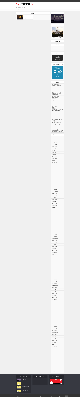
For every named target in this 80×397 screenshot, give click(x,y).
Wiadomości (57, 82)
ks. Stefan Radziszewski (27, 18)
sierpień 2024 (54, 148)
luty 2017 (53, 324)
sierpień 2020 (54, 242)
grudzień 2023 (54, 164)
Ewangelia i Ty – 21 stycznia (25, 382)
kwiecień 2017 (54, 320)
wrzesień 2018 (54, 287)
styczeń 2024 (54, 162)
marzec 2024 (54, 158)
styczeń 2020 (54, 256)
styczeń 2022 (54, 209)
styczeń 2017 (54, 326)
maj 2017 (53, 318)
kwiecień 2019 (54, 273)
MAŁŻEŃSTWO (19, 9)
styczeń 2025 (54, 138)
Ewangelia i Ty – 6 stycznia (25, 386)
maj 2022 (53, 201)
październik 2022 (54, 191)
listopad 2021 (54, 213)
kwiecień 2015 (54, 367)
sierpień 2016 (54, 336)
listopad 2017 (54, 307)
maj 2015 (53, 365)
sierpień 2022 (54, 195)
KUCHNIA (41, 9)
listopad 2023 (54, 166)
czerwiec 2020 (54, 246)
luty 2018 (53, 301)
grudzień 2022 (54, 187)
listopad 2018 (54, 283)
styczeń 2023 (54, 185)
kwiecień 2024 (54, 156)
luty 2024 (53, 160)
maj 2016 (53, 342)
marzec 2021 (54, 228)
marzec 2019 (54, 275)
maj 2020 (53, 248)
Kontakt (49, 9)
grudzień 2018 (54, 281)
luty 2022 (53, 207)
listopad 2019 (54, 260)
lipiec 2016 (53, 338)
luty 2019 (53, 277)
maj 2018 (53, 295)
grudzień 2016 (54, 328)
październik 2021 (54, 215)
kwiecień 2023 (54, 179)
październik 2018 (54, 285)
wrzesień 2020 (54, 240)
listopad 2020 (54, 236)
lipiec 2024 (53, 150)
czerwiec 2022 (54, 199)
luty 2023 (53, 183)
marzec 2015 (54, 369)
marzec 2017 (54, 322)
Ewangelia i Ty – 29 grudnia (25, 390)
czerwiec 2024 (54, 152)
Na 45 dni (61, 78)
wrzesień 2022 (54, 193)
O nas (45, 9)
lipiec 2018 (53, 291)
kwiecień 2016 (54, 344)
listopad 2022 (54, 189)
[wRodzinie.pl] (25, 4)
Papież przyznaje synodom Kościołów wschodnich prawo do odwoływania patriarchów (57, 119)
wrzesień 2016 (54, 334)
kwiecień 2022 (54, 203)
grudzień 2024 (54, 140)
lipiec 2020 (53, 244)
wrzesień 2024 (54, 146)
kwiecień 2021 (54, 226)
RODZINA (24, 9)
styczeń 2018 (54, 303)
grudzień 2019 (54, 258)
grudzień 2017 (54, 305)
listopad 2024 (54, 142)
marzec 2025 (54, 136)
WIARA (37, 9)
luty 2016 (53, 348)
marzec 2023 (54, 181)
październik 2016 (54, 332)
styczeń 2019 (54, 279)
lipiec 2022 (53, 197)
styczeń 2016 (54, 350)
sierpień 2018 (54, 289)
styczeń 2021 (54, 232)
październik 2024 (54, 144)
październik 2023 (54, 168)
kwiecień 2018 (54, 297)
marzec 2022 (54, 205)
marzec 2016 (54, 346)
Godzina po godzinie (55, 78)
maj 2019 (53, 271)
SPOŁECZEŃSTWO (31, 9)
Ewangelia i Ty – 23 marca (57, 17)
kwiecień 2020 (54, 250)
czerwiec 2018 (54, 293)
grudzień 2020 (54, 234)
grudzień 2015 (54, 352)
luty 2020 (53, 254)
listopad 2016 (54, 330)
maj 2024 (53, 154)
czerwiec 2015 (54, 363)
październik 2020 (54, 238)
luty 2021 (53, 230)
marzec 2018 (54, 299)
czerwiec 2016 (54, 340)
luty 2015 (53, 371)
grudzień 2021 (54, 211)
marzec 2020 (54, 252)
